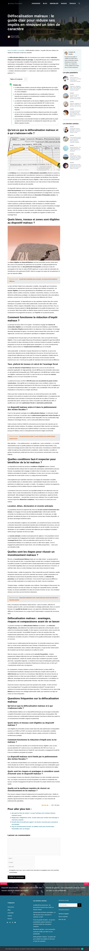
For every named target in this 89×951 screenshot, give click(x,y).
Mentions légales (64, 913)
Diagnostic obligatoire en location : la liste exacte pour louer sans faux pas (75, 105)
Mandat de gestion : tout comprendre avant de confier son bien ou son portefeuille (75, 149)
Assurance (36, 3)
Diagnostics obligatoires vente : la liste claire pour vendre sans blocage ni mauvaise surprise (75, 88)
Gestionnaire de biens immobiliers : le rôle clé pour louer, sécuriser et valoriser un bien (75, 130)
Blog (45, 3)
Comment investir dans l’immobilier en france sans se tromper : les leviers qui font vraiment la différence (75, 113)
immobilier (54, 3)
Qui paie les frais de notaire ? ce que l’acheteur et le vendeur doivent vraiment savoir (75, 96)
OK (82, 948)
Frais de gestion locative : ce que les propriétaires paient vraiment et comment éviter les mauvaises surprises (75, 140)
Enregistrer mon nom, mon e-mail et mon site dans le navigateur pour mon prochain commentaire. (34, 871)
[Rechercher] (79, 905)
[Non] (87, 949)
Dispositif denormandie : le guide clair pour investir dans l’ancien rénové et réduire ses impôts (75, 166)
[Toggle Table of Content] (24, 79)
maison (64, 3)
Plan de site (62, 919)
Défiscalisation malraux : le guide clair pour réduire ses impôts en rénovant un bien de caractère (75, 157)
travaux (72, 3)
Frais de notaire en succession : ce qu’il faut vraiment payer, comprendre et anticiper (75, 79)
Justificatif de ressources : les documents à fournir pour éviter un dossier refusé (43, 907)
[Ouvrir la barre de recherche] (79, 3)
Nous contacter (63, 916)
